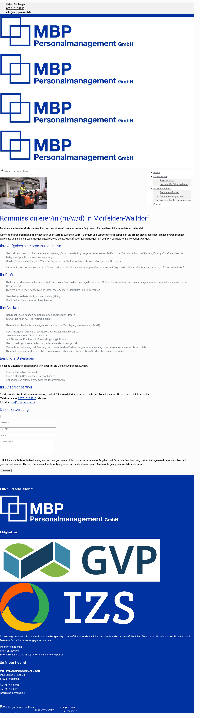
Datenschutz (69, 711)
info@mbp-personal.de (18, 12)
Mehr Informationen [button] (11, 646)
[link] (37, 171)
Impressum (68, 707)
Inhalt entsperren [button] (9, 650)
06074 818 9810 (15, 8)
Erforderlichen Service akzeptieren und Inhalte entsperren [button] (31, 654)
